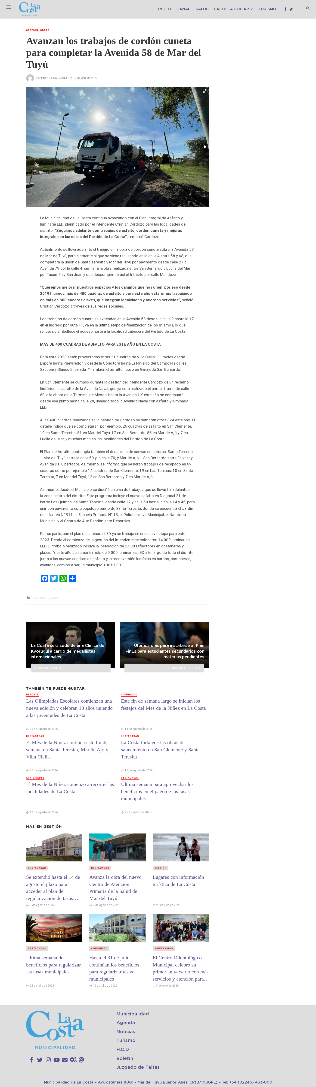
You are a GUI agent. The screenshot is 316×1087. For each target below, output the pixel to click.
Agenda (125, 1023)
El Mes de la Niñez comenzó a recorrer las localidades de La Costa (70, 787)
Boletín (124, 1058)
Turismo (267, 9)
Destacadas (35, 736)
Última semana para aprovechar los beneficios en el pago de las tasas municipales (157, 791)
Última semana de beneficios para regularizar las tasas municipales (53, 965)
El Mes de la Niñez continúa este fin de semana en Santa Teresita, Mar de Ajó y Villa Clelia (67, 750)
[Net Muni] (73, 1060)
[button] (204, 91)
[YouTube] (56, 1060)
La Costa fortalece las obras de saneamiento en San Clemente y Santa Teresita (160, 750)
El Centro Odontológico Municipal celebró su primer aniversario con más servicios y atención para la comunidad (181, 968)
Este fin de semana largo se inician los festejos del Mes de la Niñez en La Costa (163, 704)
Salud (202, 9)
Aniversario (164, 948)
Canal (183, 9)
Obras (45, 30)
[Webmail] (81, 1060)
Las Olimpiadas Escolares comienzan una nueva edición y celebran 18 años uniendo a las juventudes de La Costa (69, 708)
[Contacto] (65, 1060)
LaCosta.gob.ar (231, 9)
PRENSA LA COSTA (54, 78)
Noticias (125, 1032)
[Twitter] (40, 1060)
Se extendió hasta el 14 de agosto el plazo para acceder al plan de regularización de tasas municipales (53, 887)
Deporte (32, 694)
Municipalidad (132, 1014)
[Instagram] (48, 1060)
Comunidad (129, 694)
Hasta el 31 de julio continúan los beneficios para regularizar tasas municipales (114, 968)
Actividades (35, 777)
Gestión (32, 30)
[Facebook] (31, 1060)
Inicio (164, 9)
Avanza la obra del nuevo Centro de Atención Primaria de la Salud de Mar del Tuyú (115, 887)
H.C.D (122, 1049)
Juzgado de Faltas (138, 1067)
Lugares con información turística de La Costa (178, 880)
